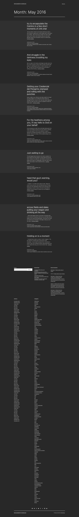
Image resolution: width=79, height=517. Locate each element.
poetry (35, 444)
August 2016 (16, 344)
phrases (35, 443)
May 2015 (15, 364)
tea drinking (36, 475)
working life (36, 501)
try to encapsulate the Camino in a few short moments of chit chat (37, 26)
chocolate (36, 329)
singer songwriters (37, 463)
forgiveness (36, 368)
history (35, 381)
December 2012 (16, 402)
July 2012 (15, 409)
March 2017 (16, 337)
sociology (36, 468)
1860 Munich (36, 301)
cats (35, 326)
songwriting (36, 470)
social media (36, 467)
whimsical (36, 494)
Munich (37, 44)
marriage (35, 408)
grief (35, 377)
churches (36, 332)
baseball (35, 315)
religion (35, 453)
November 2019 (17, 323)
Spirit (47, 44)
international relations (38, 392)
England (35, 353)
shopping (36, 460)
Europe (35, 357)
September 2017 (17, 330)
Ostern (35, 436)
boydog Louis (36, 322)
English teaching (37, 354)
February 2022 (16, 309)
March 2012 (16, 415)
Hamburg (36, 378)
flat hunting (36, 364)
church (38, 140)
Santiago (44, 109)
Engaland (36, 351)
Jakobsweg (34, 44)
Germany (36, 225)
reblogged (36, 451)
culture (35, 336)
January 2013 (16, 401)
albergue (31, 108)
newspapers (36, 426)
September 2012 (17, 406)
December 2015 (16, 356)
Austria (35, 311)
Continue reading (30, 38)
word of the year (37, 498)
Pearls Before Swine (37, 439)
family (35, 360)
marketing (36, 406)
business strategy (37, 323)
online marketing (37, 433)
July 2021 (15, 313)
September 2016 (17, 343)
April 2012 (15, 413)
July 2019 (15, 325)
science (35, 457)
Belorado (34, 108)
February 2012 (16, 416)
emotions (36, 350)
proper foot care (35, 196)
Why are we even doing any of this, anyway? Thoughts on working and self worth (41, 273)
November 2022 (17, 301)
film (35, 361)
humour (35, 388)
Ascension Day (32, 226)
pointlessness (36, 446)
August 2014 (16, 377)
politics (35, 447)
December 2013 (16, 388)
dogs (35, 344)
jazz (35, 398)
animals (35, 308)
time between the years (38, 482)
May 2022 (15, 306)
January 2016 (16, 354)
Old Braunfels (36, 432)
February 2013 (16, 399)
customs (35, 339)
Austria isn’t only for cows (38, 275)
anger (35, 305)
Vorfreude (33, 168)
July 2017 (15, 332)
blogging (35, 318)
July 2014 (15, 378)
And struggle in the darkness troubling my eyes (37, 57)
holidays (35, 382)
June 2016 (16, 347)
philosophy (36, 440)
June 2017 (16, 333)
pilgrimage (44, 74)
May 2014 (15, 381)
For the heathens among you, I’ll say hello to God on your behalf (39, 122)
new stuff (36, 423)
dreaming (36, 346)
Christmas (36, 330)
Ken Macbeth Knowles (20, 3)
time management (37, 484)
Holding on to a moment (38, 236)
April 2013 (15, 398)
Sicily (35, 461)
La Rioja (41, 140)
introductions (36, 394)
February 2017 (16, 339)
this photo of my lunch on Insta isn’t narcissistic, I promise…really (40, 279)
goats (35, 374)
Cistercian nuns (41, 108)
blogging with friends (38, 319)
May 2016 (15, 349)
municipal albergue (30, 109)
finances (35, 363)
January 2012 (16, 418)
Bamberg (36, 313)
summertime (36, 474)
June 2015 (16, 363)
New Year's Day (37, 425)
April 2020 (16, 316)
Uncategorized (34, 250)
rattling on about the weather (39, 450)
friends (35, 370)
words (35, 499)
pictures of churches (49, 140)
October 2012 (16, 405)
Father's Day (43, 226)
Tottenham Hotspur (37, 485)
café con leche (32, 140)
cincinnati (36, 333)
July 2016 (15, 346)
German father (47, 226)
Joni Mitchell (40, 74)
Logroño (44, 140)
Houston (35, 385)
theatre (35, 480)
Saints (35, 456)
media (35, 409)
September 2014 (17, 375)
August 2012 (16, 408)
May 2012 (15, 412)
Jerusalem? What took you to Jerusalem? (39, 270)
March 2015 (16, 367)
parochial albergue (36, 109)
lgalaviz (52, 283)
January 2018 (16, 329)
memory (35, 412)
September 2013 (17, 391)
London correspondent (38, 405)
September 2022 (17, 302)
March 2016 (16, 351)
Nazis (35, 422)
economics (36, 347)
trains (35, 488)
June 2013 (16, 395)
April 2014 (15, 382)
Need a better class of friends (59, 273)
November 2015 (17, 357)
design (35, 343)
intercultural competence (38, 391)
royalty (35, 454)
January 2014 (16, 387)
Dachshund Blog (37, 340)
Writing (35, 502)
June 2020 (16, 315)
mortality (36, 418)
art (34, 309)
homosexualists (37, 384)
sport (35, 471)
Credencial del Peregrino (47, 108)
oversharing (36, 437)
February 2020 (16, 319)
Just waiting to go (35, 153)
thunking (35, 481)
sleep (35, 464)
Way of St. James (29, 45)
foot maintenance (35, 74)
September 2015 (17, 360)
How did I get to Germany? (39, 387)
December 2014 (17, 371)
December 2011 (16, 419)
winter (35, 495)
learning (35, 401)
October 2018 (16, 326)
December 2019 (16, 322)
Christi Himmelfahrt (37, 226)
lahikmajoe (52, 276)
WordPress (63, 512)
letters (35, 402)
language (36, 399)
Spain (39, 196)
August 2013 (16, 392)
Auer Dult (31, 251)
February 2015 (16, 368)
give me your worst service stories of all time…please (41, 277)
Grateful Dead (36, 375)
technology (36, 477)
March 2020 (16, 318)
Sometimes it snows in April (47, 251)
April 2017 (15, 336)
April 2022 (16, 308)
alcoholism (36, 302)
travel (39, 139)
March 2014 (16, 384)
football (35, 367)
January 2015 (16, 370)
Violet (35, 492)
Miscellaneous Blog (37, 416)
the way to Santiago (37, 75)
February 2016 (16, 353)
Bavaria (33, 225)
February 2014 (16, 385)
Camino (31, 44)
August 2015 (16, 361)
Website (63, 3)
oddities (35, 429)
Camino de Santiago (35, 43)
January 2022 (16, 311)
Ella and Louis (36, 349)
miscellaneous (36, 415)
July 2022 (15, 305)
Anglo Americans (37, 306)
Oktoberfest (36, 430)
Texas (35, 478)
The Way (50, 44)
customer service (37, 337)
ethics (35, 356)
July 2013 (15, 394)
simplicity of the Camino (42, 44)
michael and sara (37, 413)
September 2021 (17, 312)
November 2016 (17, 340)
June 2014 (16, 380)
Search (15, 267)
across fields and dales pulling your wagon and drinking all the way (38, 210)
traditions (39, 225)
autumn (35, 312)
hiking (35, 380)
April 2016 (15, 350)
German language (37, 371)
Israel (35, 395)
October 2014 (16, 374)
